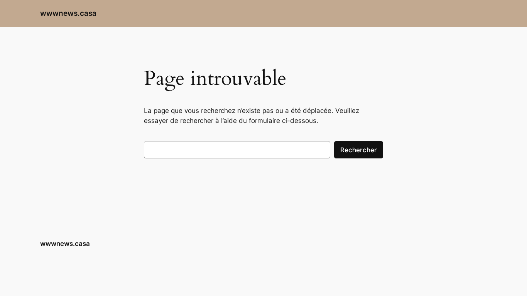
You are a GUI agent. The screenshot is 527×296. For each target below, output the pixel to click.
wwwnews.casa (68, 13)
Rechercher (358, 150)
